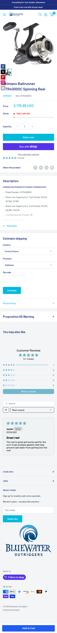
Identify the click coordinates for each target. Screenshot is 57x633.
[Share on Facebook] (35, 167)
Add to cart (28, 137)
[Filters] (6, 410)
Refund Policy (9, 303)
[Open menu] (4, 14)
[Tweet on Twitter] (46, 167)
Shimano (7, 96)
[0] (51, 14)
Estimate (12, 290)
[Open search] (40, 14)
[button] (10, 158)
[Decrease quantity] (17, 126)
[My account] (45, 14)
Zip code (7, 272)
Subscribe (12, 518)
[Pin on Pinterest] (41, 167)
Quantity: (7, 126)
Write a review (28, 391)
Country (7, 245)
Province (7, 258)
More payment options (28, 154)
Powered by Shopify (11, 610)
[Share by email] (52, 167)
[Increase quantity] (32, 126)
